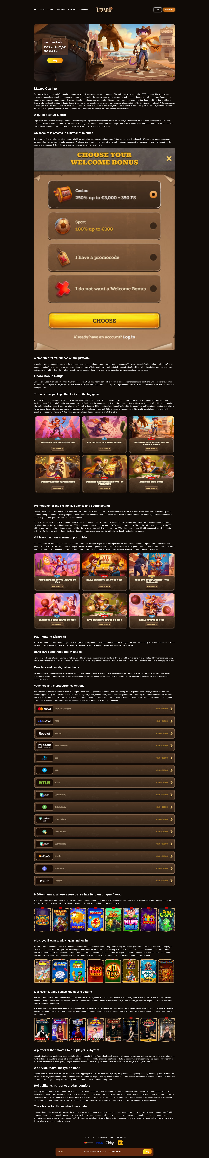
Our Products (88, 1137)
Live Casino (60, 9)
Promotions (83, 9)
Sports (42, 9)
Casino (50, 9)
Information (102, 1137)
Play (55, 60)
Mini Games (72, 9)
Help (112, 1137)
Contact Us (121, 1137)
